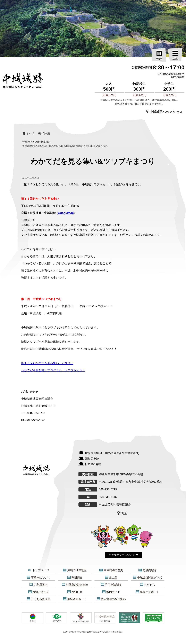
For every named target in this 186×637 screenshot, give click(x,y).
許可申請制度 (113, 584)
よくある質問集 (40, 599)
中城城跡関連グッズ (149, 577)
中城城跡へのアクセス (166, 112)
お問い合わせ (40, 591)
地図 (123, 513)
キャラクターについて (122, 554)
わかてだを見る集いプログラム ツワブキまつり (53, 370)
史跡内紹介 (150, 570)
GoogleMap (66, 212)
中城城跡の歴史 (113, 570)
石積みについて (40, 577)
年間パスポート (149, 591)
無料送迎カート (77, 599)
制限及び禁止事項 (77, 584)
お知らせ (76, 591)
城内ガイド (113, 591)
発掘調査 (76, 577)
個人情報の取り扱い (113, 599)
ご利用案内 (41, 584)
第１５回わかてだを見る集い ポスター (47, 363)
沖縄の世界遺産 (77, 570)
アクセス (149, 584)
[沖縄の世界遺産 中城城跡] (19, 82)
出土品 (113, 577)
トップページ (40, 570)
